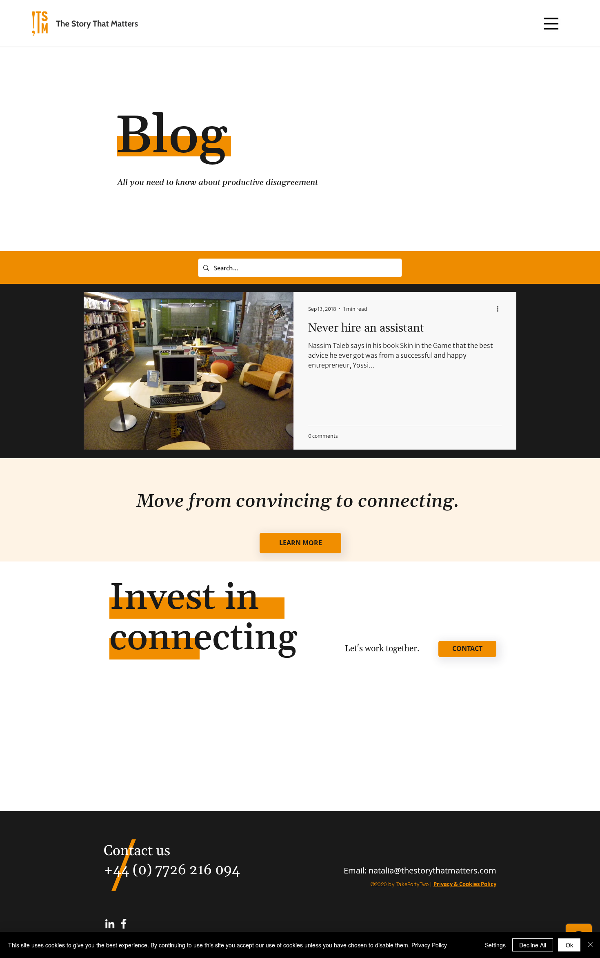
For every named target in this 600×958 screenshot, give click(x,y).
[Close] (590, 944)
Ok (569, 945)
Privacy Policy (429, 945)
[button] (551, 23)
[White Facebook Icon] (123, 923)
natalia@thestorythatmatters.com (432, 870)
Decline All (532, 945)
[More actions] (500, 309)
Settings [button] (495, 945)
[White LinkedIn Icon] (109, 923)
